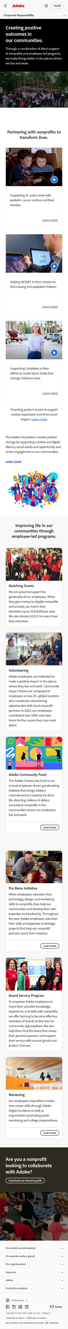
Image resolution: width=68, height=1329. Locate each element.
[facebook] (7, 1307)
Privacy (46, 1313)
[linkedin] (26, 1307)
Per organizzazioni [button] (16, 1264)
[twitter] (20, 1307)
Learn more (50, 220)
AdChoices (53, 1323)
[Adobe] (18, 5)
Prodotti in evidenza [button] (16, 1288)
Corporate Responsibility (19, 15)
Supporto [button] (11, 1272)
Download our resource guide (25, 1180)
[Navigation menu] (5, 5)
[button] (46, 6)
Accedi (57, 5)
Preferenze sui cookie (36, 1318)
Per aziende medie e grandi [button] (20, 1256)
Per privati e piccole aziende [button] (21, 1248)
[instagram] (14, 1307)
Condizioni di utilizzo (15, 1318)
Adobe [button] (9, 1280)
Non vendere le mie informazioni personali (25, 1323)
